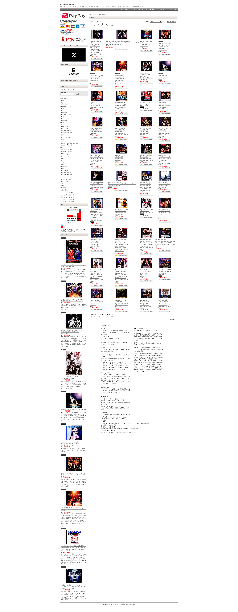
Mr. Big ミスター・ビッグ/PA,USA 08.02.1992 (146, 104)
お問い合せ (162, 9)
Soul (62, 139)
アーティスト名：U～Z (67, 199)
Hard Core (64, 128)
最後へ (112, 25)
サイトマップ (173, 9)
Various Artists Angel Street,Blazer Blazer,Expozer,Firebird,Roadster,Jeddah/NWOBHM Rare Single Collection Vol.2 (122, 42)
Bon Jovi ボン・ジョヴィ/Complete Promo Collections (146, 211)
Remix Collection (67, 145)
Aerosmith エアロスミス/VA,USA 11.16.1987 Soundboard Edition (146, 131)
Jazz (62, 141)
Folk (62, 136)
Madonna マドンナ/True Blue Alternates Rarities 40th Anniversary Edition (70, 443)
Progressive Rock (67, 132)
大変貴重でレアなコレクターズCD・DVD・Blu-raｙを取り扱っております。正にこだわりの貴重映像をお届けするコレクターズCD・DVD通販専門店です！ (102, 6)
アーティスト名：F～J (67, 194)
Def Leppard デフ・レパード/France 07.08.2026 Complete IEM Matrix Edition (146, 303)
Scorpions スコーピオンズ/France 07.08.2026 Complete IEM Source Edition (96, 243)
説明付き (92, 21)
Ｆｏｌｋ (63, 178)
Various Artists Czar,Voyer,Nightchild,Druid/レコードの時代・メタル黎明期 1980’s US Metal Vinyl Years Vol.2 (165, 243)
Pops (62, 134)
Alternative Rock (67, 149)
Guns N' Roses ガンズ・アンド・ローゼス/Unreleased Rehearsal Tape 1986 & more (73, 474)
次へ (98, 25)
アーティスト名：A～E (67, 192)
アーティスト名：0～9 (67, 201)
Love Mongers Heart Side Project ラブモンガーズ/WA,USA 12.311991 (165, 106)
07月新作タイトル (66, 106)
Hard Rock (64, 126)
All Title (64, 190)
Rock (62, 125)
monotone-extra (67, 4)
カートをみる (124, 9)
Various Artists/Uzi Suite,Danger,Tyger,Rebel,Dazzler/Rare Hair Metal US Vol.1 (122, 184)
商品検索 (63, 92)
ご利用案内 (152, 9)
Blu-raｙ (64, 104)
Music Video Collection (69, 143)
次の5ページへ (105, 25)
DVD (62, 100)
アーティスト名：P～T (67, 198)
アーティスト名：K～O (67, 196)
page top (172, 319)
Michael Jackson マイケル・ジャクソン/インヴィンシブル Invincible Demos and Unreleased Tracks (73, 586)
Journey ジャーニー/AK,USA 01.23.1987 (73, 409)
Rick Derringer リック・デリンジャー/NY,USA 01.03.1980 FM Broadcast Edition (121, 131)
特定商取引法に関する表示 (128, 604)
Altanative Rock (67, 130)
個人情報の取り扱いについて (111, 604)
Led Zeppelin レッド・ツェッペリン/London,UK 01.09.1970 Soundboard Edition (73, 509)
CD (62, 102)
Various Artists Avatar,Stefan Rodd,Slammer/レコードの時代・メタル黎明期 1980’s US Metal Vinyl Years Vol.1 (146, 244)
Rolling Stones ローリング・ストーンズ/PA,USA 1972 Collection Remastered (72, 332)
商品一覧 (63, 187)
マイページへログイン (139, 9)
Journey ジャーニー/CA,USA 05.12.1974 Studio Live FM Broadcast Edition (121, 303)
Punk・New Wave (66, 137)
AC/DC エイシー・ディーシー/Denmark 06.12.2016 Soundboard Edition (96, 78)
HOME (90, 14)
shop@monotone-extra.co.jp (126, 432)
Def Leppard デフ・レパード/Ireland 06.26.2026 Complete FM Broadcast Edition (165, 303)
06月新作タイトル (66, 114)
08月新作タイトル (66, 98)
